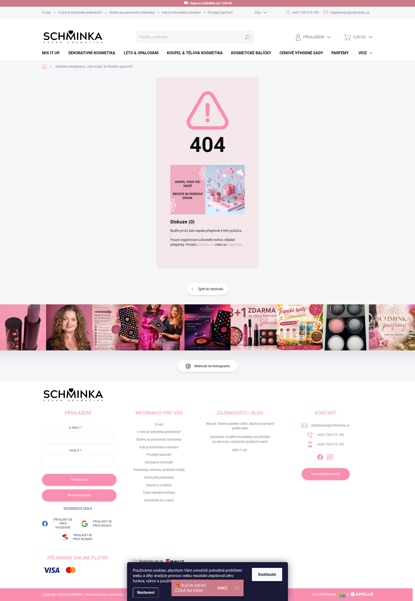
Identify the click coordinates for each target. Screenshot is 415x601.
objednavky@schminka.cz (330, 425)
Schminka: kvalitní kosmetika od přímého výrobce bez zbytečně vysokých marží (240, 439)
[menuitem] (53, 53)
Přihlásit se (79, 479)
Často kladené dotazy (159, 492)
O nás (46, 12)
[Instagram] (329, 456)
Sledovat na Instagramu (212, 366)
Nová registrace (79, 495)
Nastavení (145, 592)
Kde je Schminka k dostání (181, 12)
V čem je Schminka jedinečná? (80, 12)
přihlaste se (205, 244)
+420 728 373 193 (330, 435)
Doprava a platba (159, 485)
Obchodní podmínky (159, 477)
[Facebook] (320, 456)
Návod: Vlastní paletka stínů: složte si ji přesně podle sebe (240, 426)
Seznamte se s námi (159, 500)
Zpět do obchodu (210, 289)
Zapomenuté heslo (77, 508)
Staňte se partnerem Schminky (132, 12)
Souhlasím (267, 574)
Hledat (247, 37)
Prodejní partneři (220, 12)
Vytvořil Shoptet (324, 594)
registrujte (234, 244)
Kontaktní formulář (159, 462)
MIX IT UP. (240, 450)
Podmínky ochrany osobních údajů (159, 470)
